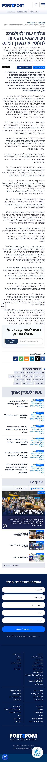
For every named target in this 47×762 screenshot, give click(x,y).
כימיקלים (17, 669)
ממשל (40, 715)
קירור (19, 666)
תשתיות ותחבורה (15, 696)
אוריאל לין (27, 376)
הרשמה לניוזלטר (23, 629)
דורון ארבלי (28, 383)
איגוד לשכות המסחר (35, 372)
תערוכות (18, 721)
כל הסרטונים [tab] (21, 488)
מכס (28, 379)
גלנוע (19, 660)
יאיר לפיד (19, 379)
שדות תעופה (38, 699)
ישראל (17, 383)
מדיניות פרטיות (37, 666)
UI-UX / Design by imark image (23, 748)
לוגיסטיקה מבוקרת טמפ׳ (12, 709)
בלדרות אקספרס (37, 693)
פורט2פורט (41, 23)
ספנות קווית (17, 654)
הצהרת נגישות (38, 669)
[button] (4, 757)
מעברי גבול (17, 699)
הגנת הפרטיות (38, 672)
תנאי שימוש (38, 663)
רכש (19, 715)
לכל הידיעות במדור (12, 565)
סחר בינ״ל (39, 706)
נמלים (19, 657)
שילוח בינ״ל (17, 706)
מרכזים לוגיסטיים (15, 712)
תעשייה (40, 709)
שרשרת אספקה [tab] (36, 488)
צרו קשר (40, 654)
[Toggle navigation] (43, 4)
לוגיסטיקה (17, 718)
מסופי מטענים (16, 663)
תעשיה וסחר (31, 23)
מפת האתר (39, 660)
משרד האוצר (14, 376)
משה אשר (40, 383)
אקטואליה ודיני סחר (36, 721)
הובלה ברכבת (16, 693)
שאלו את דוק (11, 341)
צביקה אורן (39, 376)
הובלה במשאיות (15, 690)
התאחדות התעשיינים (32, 368)
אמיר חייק (19, 372)
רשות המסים (38, 379)
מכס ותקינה (39, 712)
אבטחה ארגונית (37, 718)
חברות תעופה (38, 690)
